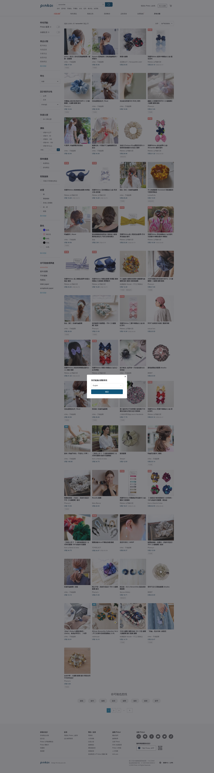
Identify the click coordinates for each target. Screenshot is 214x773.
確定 (107, 391)
